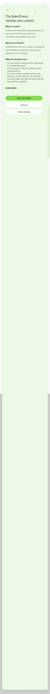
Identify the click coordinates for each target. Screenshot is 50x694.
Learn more (10, 88)
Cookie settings (23, 112)
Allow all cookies (24, 98)
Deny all (24, 105)
